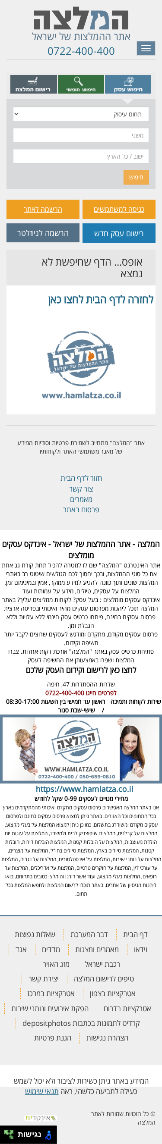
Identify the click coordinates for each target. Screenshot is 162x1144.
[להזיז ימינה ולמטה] (11, 1137)
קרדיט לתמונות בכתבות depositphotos (81, 1023)
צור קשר (81, 489)
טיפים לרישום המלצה (104, 979)
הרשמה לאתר (43, 209)
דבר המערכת (89, 934)
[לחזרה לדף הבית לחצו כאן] (81, 358)
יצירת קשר (44, 979)
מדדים (51, 949)
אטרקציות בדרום (127, 1008)
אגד (21, 949)
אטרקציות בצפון (113, 993)
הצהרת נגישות (107, 1038)
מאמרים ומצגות (97, 949)
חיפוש (136, 177)
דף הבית (135, 934)
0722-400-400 (81, 51)
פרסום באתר (81, 509)
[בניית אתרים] (40, 1115)
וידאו (140, 949)
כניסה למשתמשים (119, 209)
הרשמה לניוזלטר (43, 233)
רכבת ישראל (102, 964)
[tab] (128, 84)
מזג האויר (56, 964)
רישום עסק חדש (119, 233)
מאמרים (81, 499)
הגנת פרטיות (52, 1038)
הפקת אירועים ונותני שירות (50, 1008)
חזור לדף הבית (81, 478)
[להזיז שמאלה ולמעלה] (6, 1132)
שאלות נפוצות (35, 934)
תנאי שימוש (42, 1091)
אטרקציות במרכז (51, 993)
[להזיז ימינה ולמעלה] (11, 1132)
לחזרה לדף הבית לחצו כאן (100, 299)
